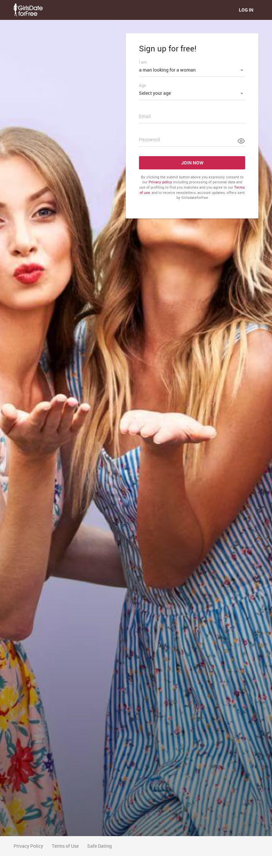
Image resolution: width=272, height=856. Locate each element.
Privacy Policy (28, 846)
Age (142, 85)
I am (143, 62)
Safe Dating (99, 846)
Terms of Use (65, 846)
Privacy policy (160, 181)
